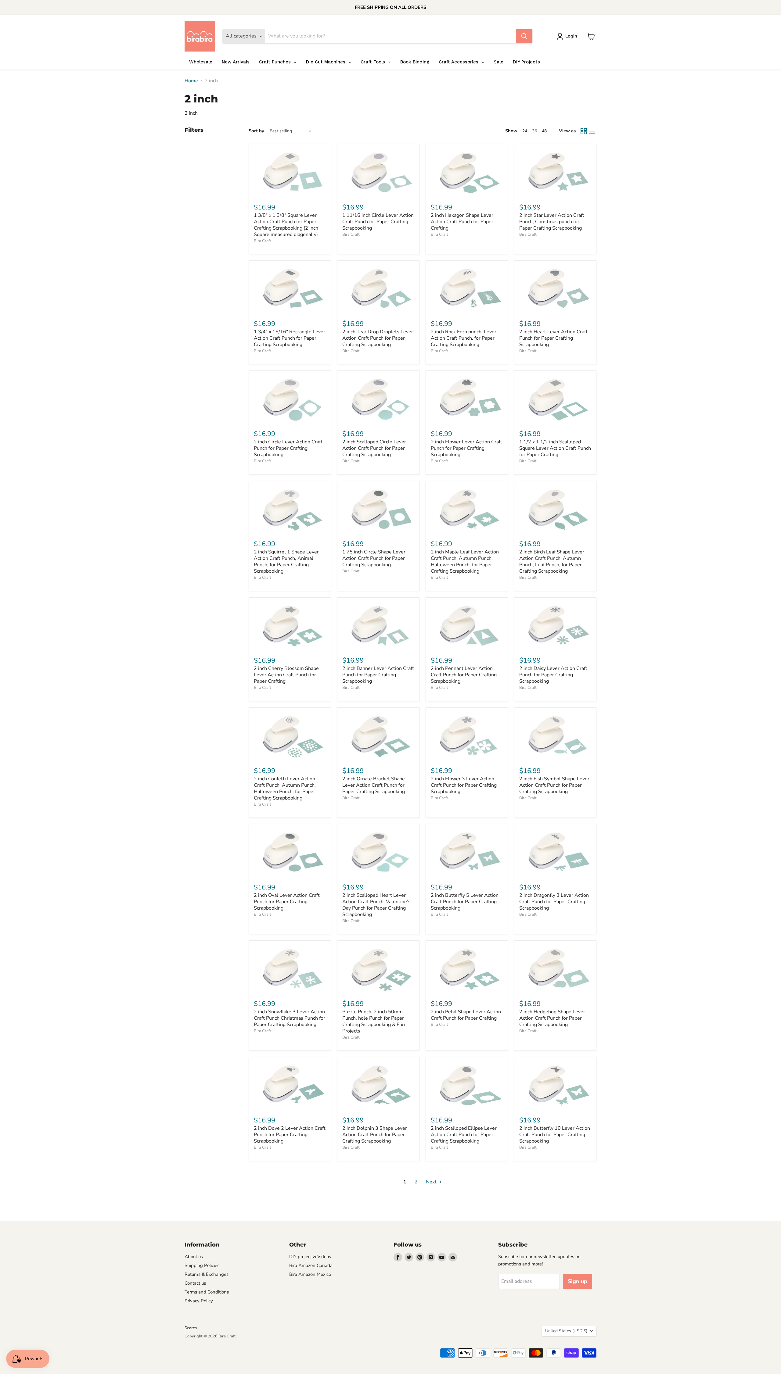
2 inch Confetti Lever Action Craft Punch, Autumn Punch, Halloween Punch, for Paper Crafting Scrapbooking (285, 788)
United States (566, 1331)
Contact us (195, 1283)
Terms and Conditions (207, 1292)
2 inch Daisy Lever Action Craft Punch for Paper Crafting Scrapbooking (553, 675)
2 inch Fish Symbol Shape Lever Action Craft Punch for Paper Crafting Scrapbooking (554, 785)
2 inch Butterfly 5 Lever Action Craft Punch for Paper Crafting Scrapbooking (464, 901)
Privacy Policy (199, 1301)
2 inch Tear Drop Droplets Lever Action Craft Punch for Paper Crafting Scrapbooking (377, 338)
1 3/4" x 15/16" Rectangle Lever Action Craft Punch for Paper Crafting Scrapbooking (289, 338)
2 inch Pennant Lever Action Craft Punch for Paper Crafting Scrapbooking (464, 675)
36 (534, 131)
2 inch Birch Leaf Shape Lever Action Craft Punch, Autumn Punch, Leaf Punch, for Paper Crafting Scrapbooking (551, 561)
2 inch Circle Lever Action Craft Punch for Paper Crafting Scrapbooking (288, 448)
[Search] (524, 36)
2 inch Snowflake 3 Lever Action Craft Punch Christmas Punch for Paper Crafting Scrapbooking (289, 1018)
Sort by (256, 131)
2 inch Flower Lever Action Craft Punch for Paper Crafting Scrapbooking (466, 448)
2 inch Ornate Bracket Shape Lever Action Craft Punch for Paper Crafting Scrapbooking (373, 785)
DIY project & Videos (310, 1257)
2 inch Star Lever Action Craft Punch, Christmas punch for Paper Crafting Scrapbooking (551, 221)
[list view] (592, 131)
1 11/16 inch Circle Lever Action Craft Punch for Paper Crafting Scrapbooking (378, 221)
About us (194, 1257)
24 (524, 131)
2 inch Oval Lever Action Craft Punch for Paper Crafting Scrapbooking (287, 901)
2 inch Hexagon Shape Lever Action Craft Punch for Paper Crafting (462, 221)
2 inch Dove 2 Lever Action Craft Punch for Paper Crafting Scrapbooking (290, 1134)
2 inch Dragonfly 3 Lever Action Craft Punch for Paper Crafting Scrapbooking (554, 901)
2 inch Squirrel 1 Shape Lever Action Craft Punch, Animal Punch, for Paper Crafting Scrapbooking (286, 561)
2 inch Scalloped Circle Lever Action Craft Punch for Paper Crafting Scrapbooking (374, 448)
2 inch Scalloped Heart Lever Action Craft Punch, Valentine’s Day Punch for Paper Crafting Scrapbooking (376, 905)
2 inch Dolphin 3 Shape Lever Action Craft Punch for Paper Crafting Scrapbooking (374, 1134)
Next (432, 1182)
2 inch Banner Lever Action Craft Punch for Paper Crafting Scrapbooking (378, 675)
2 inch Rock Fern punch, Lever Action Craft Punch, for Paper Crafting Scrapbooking (463, 338)
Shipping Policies (202, 1265)
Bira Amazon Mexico (310, 1274)
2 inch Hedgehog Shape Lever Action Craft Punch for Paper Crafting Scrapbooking (552, 1018)
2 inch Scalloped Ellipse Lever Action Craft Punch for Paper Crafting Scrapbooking (464, 1134)
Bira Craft (262, 241)
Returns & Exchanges (207, 1274)
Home (191, 81)
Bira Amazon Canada (311, 1265)
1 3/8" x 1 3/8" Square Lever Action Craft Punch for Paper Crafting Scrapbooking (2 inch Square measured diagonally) (286, 225)
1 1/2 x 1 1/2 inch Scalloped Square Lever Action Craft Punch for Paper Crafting (555, 448)
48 (544, 131)
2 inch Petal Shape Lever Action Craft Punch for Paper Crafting (466, 1015)
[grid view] (583, 131)
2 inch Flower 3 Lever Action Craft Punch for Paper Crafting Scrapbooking (464, 785)
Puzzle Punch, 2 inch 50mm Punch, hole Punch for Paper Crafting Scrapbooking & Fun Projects (373, 1021)
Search (191, 1328)
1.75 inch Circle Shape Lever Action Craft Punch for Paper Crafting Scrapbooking (373, 558)
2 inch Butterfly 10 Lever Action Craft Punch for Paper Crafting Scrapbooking (554, 1134)
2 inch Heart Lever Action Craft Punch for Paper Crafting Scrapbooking (553, 338)
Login (571, 36)
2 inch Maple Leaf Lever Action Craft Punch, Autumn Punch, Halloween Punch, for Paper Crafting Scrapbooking (465, 561)
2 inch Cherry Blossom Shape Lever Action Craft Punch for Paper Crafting (286, 675)
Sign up (577, 1281)
